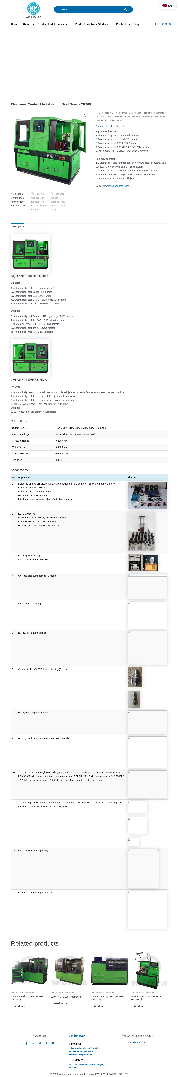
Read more (20, 1006)
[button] (84, 115)
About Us (28, 24)
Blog (137, 24)
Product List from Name (53, 24)
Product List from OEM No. (92, 24)
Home (14, 24)
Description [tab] (17, 226)
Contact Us (123, 24)
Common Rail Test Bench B (126, 117)
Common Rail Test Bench (141, 113)
